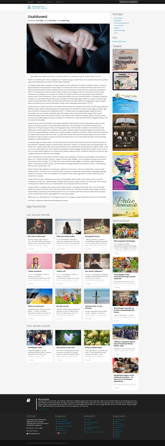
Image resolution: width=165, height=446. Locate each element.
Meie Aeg (118, 423)
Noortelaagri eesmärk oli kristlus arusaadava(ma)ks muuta (124, 310)
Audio (98, 427)
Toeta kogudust (120, 420)
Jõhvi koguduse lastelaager (124, 241)
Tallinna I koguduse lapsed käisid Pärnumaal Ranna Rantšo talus (124, 344)
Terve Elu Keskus (120, 425)
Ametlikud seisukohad (64, 423)
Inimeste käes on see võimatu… (93, 307)
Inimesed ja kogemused (121, 23)
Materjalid (89, 429)
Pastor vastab (98, 432)
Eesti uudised (118, 18)
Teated (117, 46)
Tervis (116, 33)
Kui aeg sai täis (62, 306)
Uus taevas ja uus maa (65, 347)
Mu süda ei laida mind (36, 236)
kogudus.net (119, 431)
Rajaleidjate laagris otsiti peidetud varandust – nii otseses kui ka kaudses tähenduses (124, 378)
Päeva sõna (90, 432)
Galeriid (88, 427)
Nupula (117, 435)
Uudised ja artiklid (91, 422)
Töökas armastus (35, 271)
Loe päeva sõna (44, 409)
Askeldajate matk (35, 347)
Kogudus (39, 2)
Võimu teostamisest (36, 306)
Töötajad (60, 428)
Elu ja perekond (119, 25)
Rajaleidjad (118, 427)
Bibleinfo (117, 433)
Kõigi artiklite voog (119, 41)
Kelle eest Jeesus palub (65, 236)
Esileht (31, 2)
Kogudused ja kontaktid (65, 426)
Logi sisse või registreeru (129, 2)
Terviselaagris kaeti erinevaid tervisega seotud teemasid (124, 276)
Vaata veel (59, 2)
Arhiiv (116, 429)
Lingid (117, 437)
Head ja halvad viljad (93, 347)
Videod (94, 427)
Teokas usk (61, 271)
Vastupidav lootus (92, 236)
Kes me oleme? (62, 420)
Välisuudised (118, 20)
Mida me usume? (63, 421)
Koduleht (49, 2)
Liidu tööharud (62, 430)
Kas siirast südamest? (94, 271)
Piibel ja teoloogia (119, 30)
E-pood (117, 421)
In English (63, 433)
